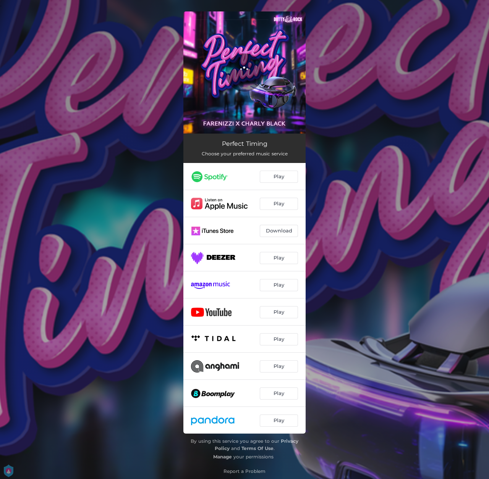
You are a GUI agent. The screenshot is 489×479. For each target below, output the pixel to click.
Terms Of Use (257, 448)
